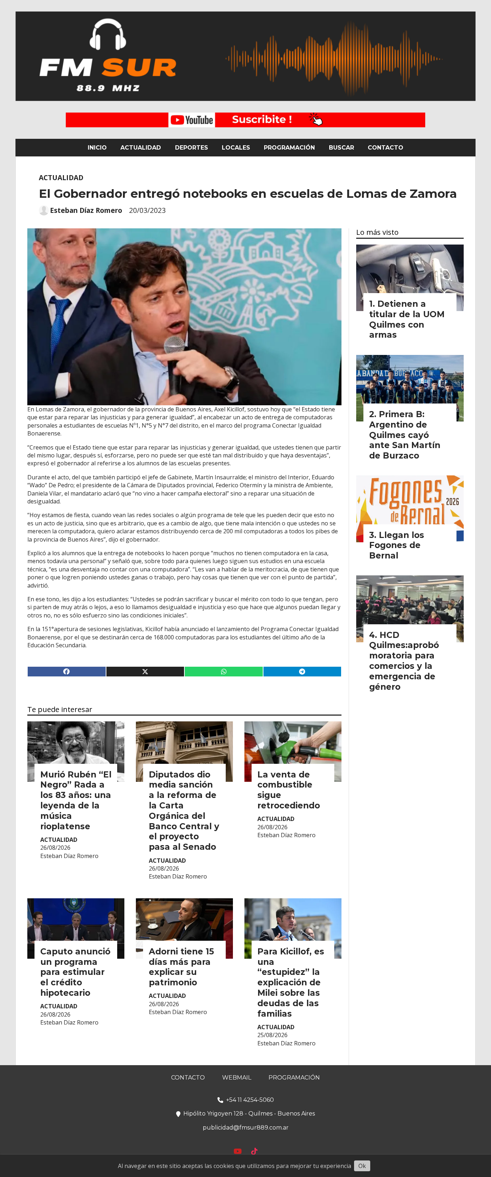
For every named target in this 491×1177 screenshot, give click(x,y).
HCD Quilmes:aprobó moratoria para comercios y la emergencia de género (404, 661)
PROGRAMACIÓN (289, 147)
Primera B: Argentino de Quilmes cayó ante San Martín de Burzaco (404, 435)
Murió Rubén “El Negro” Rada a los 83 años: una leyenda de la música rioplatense (75, 800)
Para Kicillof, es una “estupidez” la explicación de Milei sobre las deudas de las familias (290, 982)
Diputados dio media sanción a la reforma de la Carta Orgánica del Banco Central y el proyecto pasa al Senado (184, 811)
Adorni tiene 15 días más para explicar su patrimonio (181, 966)
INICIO (97, 147)
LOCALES (236, 147)
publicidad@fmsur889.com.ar (246, 1127)
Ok (362, 1166)
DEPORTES (191, 147)
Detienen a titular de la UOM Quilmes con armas (407, 319)
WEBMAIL (236, 1077)
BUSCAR (341, 147)
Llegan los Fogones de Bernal (396, 545)
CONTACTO (385, 147)
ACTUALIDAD (140, 147)
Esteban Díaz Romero (86, 210)
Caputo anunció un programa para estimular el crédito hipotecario (75, 972)
